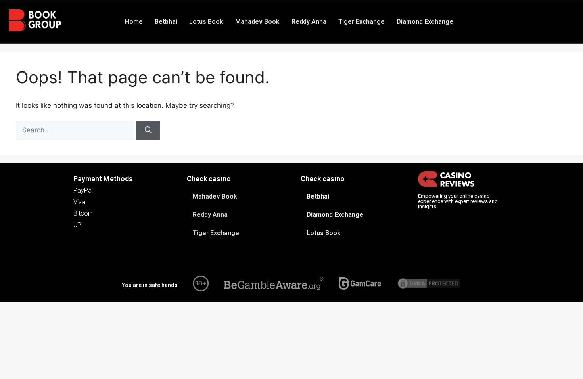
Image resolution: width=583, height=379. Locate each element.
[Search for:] (76, 130)
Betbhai (166, 21)
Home (134, 21)
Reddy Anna (309, 21)
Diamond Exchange (425, 21)
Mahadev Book (257, 21)
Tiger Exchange (361, 21)
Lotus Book (206, 21)
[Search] (148, 130)
